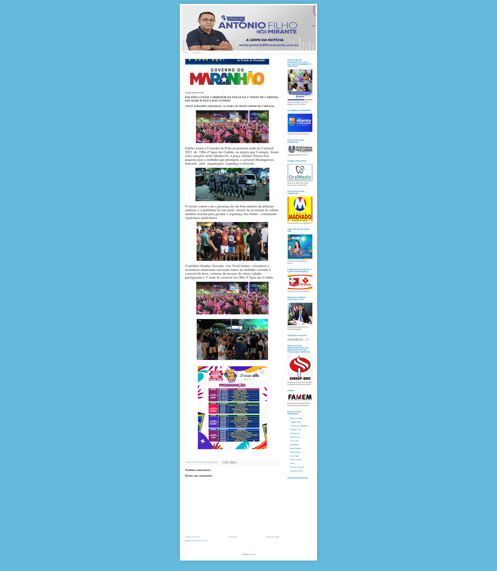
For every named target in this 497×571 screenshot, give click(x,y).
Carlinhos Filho (295, 422)
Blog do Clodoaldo (296, 418)
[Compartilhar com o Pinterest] (235, 462)
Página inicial (233, 537)
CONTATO (197, 53)
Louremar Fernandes (297, 467)
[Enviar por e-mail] (223, 462)
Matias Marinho (295, 448)
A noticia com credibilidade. (299, 426)
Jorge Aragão (294, 456)
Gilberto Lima (294, 437)
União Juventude (295, 460)
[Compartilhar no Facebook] (232, 462)
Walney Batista (295, 452)
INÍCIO (186, 53)
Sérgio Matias (294, 445)
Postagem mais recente (193, 537)
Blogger (252, 554)
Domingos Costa (295, 430)
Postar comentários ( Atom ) (199, 540)
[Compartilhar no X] (229, 462)
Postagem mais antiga (272, 537)
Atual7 (292, 463)
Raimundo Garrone (296, 471)
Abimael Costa (295, 433)
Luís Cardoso (294, 441)
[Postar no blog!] (226, 462)
